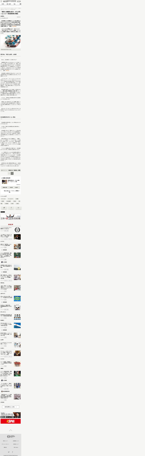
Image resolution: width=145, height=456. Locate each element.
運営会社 (5, 447)
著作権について (16, 444)
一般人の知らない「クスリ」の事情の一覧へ (11, 191)
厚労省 (7, 70)
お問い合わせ (16, 447)
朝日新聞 (14, 26)
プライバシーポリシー (5, 444)
